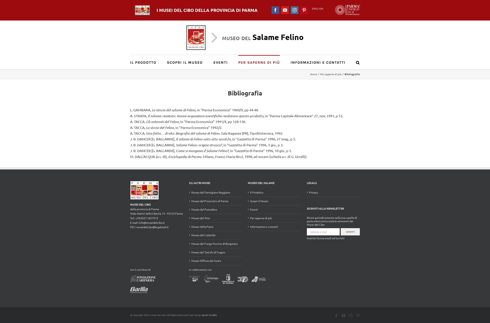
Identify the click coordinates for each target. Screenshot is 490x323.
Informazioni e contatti (264, 226)
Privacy (313, 192)
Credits (213, 314)
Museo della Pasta (202, 226)
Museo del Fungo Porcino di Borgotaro (214, 243)
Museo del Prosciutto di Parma (209, 201)
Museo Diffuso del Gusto (206, 260)
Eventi (254, 209)
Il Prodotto (256, 192)
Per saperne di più (261, 218)
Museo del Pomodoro (204, 209)
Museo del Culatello (203, 235)
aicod (204, 314)
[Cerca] (358, 62)
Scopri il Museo (259, 201)
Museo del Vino (200, 218)
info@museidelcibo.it (152, 222)
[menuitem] (145, 62)
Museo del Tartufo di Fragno (208, 252)
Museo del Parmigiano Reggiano (210, 192)
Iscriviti (350, 232)
